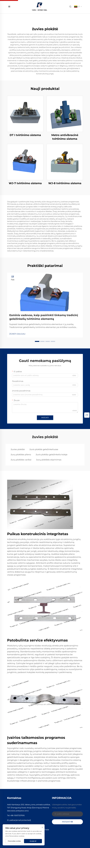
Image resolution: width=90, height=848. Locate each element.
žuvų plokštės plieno (21, 454)
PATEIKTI (45, 418)
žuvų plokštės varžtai (21, 460)
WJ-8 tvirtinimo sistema (64, 183)
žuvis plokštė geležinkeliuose (44, 449)
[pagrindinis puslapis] (39, 6)
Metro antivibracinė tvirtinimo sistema (64, 136)
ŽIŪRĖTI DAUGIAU (17, 334)
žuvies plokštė (18, 449)
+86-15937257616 (17, 815)
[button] (37, 341)
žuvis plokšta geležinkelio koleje (51, 454)
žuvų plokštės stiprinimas (48, 460)
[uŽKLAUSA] (86, 415)
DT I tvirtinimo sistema (25, 135)
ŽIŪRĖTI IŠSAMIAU (25, 114)
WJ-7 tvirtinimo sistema (25, 183)
